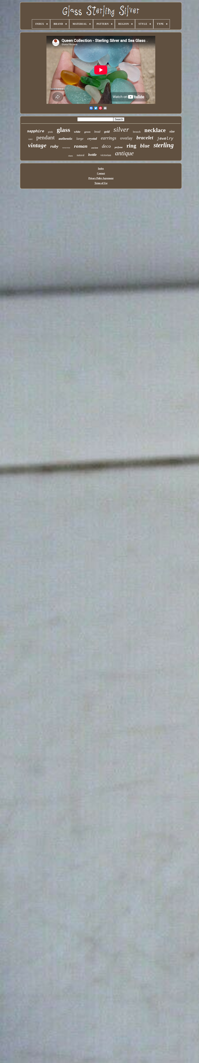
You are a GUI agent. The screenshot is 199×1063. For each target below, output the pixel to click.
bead (97, 131)
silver (121, 129)
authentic (65, 138)
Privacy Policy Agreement (100, 178)
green (87, 131)
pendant (45, 137)
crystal (92, 138)
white (77, 131)
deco (106, 146)
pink (50, 131)
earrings (108, 138)
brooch (137, 131)
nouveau (66, 147)
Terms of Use (100, 183)
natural (80, 155)
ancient (94, 148)
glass (63, 129)
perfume (119, 147)
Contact (101, 173)
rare (30, 139)
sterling (164, 145)
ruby (54, 146)
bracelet (144, 137)
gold (107, 131)
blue (145, 146)
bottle (92, 155)
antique (124, 153)
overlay (126, 138)
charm (70, 156)
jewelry (165, 138)
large (80, 138)
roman (80, 146)
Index (101, 168)
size (172, 131)
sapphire (35, 131)
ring (131, 146)
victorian (105, 155)
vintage (37, 145)
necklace (155, 130)
